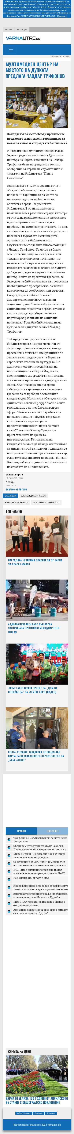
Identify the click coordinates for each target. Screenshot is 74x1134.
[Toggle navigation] (11, 49)
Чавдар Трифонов (16, 502)
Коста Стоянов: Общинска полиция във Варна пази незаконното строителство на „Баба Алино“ (36, 756)
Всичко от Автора (16, 489)
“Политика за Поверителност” (42, 12)
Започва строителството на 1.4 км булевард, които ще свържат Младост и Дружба (40, 895)
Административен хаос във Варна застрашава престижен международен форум (33, 628)
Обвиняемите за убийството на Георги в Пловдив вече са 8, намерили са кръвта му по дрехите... (39, 849)
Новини (8, 29)
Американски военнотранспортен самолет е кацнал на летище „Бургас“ (40, 911)
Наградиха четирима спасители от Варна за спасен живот (35, 562)
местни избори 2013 (46, 502)
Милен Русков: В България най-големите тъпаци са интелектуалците (39, 855)
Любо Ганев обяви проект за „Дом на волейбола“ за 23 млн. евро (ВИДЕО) (32, 690)
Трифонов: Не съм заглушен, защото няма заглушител (40, 839)
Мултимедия (22, 29)
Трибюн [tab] (21, 831)
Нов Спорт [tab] (52, 831)
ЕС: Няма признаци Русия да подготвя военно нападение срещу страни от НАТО (39, 871)
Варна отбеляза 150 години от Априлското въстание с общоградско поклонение (37, 1101)
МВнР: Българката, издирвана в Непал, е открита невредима (39, 903)
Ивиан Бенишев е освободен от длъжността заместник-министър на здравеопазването (40, 887)
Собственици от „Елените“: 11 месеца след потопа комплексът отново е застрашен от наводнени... (39, 865)
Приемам (61, 16)
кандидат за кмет (33, 495)
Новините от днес (60, 56)
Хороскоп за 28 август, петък (31, 877)
